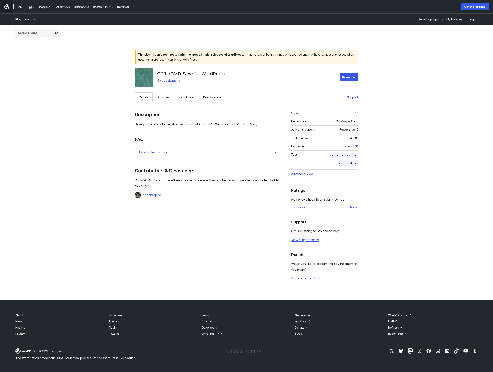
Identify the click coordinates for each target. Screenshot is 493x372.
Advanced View (302, 174)
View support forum (305, 240)
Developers (209, 327)
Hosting (20, 327)
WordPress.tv (212, 333)
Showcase (115, 315)
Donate (301, 327)
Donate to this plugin (306, 278)
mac (354, 155)
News (19, 321)
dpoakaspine (171, 80)
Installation (186, 97)
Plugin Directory (25, 19)
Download (349, 77)
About (19, 315)
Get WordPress (474, 6)
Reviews (163, 97)
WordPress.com (400, 315)
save (340, 163)
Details (143, 97)
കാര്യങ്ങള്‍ (302, 321)
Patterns (114, 333)
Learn (205, 315)
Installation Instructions (151, 152)
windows (351, 163)
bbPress (395, 327)
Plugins (113, 327)
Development (212, 97)
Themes (114, 321)
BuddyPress (397, 333)
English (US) (350, 146)
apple (345, 155)
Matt (392, 321)
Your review (299, 207)
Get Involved (303, 315)
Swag (300, 333)
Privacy (20, 333)
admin (335, 155)
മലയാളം (57, 351)
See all (353, 207)
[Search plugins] (56, 33)
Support (352, 97)
